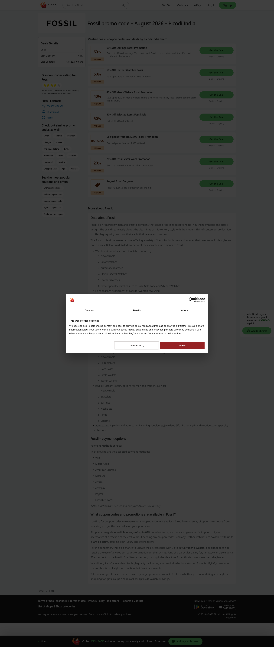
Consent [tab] (89, 310)
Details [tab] (137, 310)
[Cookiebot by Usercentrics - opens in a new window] (191, 299)
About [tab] (184, 310)
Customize (135, 345)
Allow (182, 345)
